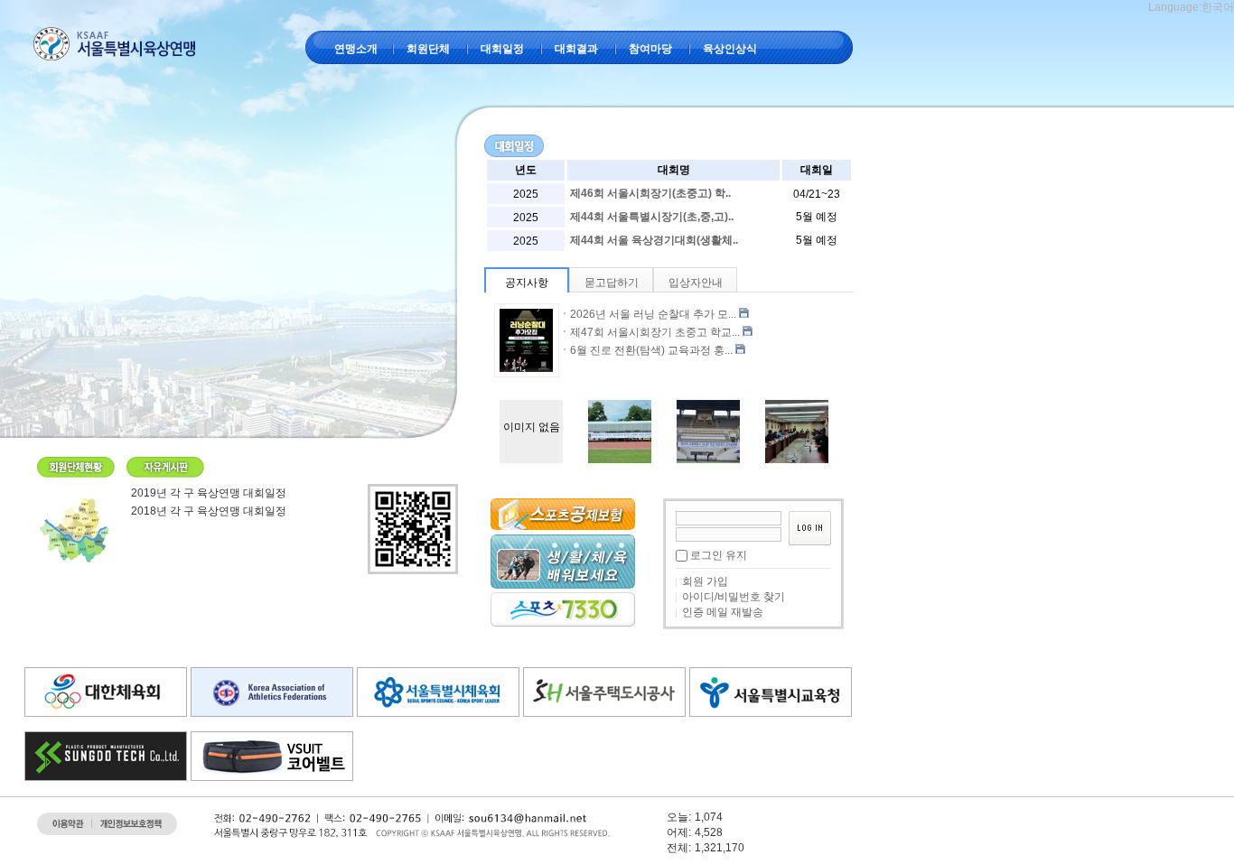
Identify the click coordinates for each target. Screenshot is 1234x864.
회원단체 (428, 48)
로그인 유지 (718, 555)
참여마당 (650, 48)
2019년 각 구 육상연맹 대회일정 (208, 493)
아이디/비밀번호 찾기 (733, 596)
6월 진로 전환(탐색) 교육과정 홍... (651, 350)
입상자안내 (695, 282)
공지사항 (526, 282)
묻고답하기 (611, 282)
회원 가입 (705, 581)
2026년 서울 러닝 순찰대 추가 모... (653, 314)
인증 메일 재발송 (722, 612)
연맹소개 (356, 48)
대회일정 (502, 48)
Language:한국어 (1191, 7)
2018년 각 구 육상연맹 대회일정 (208, 511)
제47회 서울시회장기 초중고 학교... (655, 332)
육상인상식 (730, 48)
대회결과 (576, 48)
